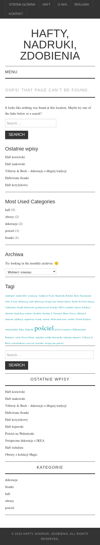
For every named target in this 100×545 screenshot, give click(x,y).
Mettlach (81, 313)
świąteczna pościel (54, 343)
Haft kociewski (15, 157)
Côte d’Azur (11, 301)
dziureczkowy (64, 301)
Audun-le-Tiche (46, 295)
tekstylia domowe (72, 337)
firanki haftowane (25, 307)
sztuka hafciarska (54, 337)
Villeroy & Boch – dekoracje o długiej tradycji (36, 171)
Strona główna (22, 4)
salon (17, 337)
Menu (11, 72)
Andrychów (21, 295)
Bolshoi (69, 295)
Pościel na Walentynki (19, 433)
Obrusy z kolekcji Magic (21, 454)
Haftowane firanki (17, 178)
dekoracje (11, 223)
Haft (46, 4)
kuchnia (46, 313)
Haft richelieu (14, 447)
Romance (9, 337)
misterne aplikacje (14, 319)
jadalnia (70, 307)
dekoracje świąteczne (45, 301)
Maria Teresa (69, 313)
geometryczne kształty (46, 307)
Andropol (9, 295)
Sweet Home (27, 337)
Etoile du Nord (79, 301)
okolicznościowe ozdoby (62, 319)
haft (7, 209)
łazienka (39, 343)
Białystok (60, 295)
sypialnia (39, 337)
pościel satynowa (63, 329)
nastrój (46, 319)
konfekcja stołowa (23, 313)
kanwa (78, 307)
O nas (62, 4)
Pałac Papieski (26, 329)
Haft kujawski (14, 426)
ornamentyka (11, 329)
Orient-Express (83, 319)
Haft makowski (15, 164)
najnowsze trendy (33, 319)
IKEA (62, 307)
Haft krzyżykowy (16, 185)
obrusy (9, 216)
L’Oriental (56, 313)
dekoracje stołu (25, 301)
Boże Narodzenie (82, 295)
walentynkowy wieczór (22, 343)
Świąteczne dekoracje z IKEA (24, 440)
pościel (9, 230)
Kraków (37, 313)
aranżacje (33, 295)
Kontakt (16, 14)
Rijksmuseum (79, 329)
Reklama (81, 4)
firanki (9, 237)
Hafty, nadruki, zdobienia (50, 44)
